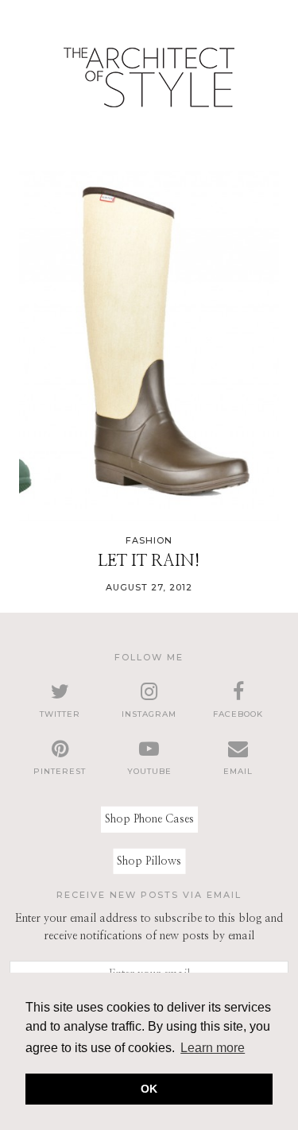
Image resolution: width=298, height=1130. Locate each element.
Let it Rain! (149, 561)
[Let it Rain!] (149, 347)
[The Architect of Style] (149, 81)
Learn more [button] (212, 1048)
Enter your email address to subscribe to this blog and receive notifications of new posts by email (149, 927)
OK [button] (149, 1088)
